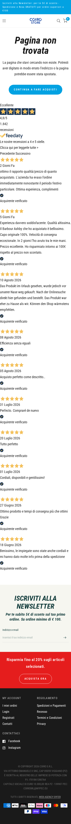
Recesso (42, 711)
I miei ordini (9, 705)
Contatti (7, 724)
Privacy (41, 724)
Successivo (23, 153)
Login (5, 711)
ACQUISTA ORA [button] (35, 678)
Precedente (7, 153)
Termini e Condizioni (49, 718)
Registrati (8, 718)
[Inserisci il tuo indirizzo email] (65, 637)
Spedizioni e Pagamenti (51, 705)
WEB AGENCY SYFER (50, 796)
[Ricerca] (58, 20)
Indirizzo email (10, 629)
